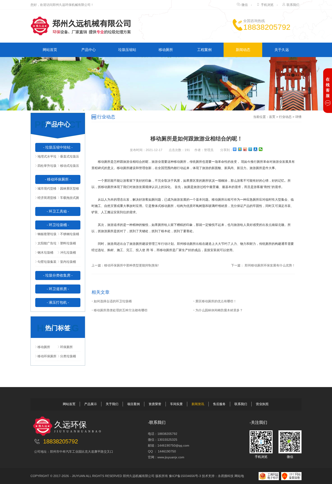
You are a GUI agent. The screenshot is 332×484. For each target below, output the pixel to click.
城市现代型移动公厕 (45, 190)
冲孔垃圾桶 (68, 252)
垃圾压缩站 (127, 50)
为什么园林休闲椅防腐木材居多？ (219, 310)
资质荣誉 (155, 404)
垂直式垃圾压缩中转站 (68, 158)
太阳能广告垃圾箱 (45, 244)
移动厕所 (166, 50)
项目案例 (133, 404)
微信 (244, 5)
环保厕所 (66, 347)
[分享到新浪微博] (245, 149)
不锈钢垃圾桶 (69, 234)
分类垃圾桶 (68, 356)
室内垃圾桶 (68, 262)
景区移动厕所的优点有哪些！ (215, 301)
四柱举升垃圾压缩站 (45, 167)
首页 (272, 117)
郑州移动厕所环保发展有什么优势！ (269, 265)
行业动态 (285, 117)
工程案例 (204, 50)
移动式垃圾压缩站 (68, 167)
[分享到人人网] (255, 149)
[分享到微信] (261, 149)
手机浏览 (267, 5)
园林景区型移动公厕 (68, 190)
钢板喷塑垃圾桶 (45, 235)
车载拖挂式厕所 (68, 199)
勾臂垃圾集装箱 (45, 263)
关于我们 (112, 404)
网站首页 (50, 50)
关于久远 (281, 50)
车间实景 (176, 404)
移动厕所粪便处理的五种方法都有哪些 (120, 310)
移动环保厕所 (46, 356)
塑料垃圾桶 (68, 243)
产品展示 (90, 404)
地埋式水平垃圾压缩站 (45, 158)
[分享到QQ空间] (240, 149)
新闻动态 (243, 50)
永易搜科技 (226, 476)
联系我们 (293, 5)
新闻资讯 (198, 404)
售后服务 (219, 404)
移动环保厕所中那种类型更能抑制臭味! (131, 265)
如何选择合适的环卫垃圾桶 (113, 301)
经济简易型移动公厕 (45, 199)
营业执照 (262, 404)
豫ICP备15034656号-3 (185, 476)
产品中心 (88, 50)
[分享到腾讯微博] (250, 149)
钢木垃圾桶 (45, 252)
